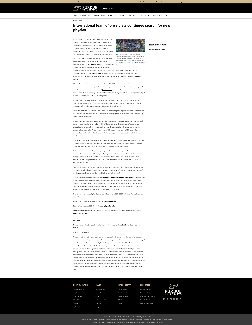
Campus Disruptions (146, 303)
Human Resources (101, 293)
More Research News (157, 49)
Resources (145, 285)
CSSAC (120, 303)
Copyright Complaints (135, 319)
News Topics (85, 16)
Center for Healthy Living (147, 293)
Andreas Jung (107, 90)
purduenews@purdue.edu (155, 322)
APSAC (120, 300)
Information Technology (147, 296)
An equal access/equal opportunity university (113, 319)
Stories (132, 16)
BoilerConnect (77, 296)
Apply (139, 2)
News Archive (108, 8)
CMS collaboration (94, 73)
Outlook (75, 303)
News (145, 2)
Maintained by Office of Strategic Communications (158, 319)
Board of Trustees (123, 293)
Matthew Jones (108, 177)
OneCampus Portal (79, 289)
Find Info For (77, 2)
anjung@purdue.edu (107, 206)
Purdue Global (144, 16)
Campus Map (99, 307)
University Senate (123, 296)
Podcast (123, 16)
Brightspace (76, 293)
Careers (97, 296)
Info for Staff (124, 285)
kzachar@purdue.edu (108, 201)
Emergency (174, 2)
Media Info (111, 16)
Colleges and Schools (102, 300)
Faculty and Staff (100, 289)
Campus (98, 285)
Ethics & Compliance (146, 300)
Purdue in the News (160, 16)
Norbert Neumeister (124, 177)
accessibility (119, 322)
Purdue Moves (122, 289)
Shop (157, 2)
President (151, 2)
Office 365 (76, 300)
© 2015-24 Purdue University (90, 319)
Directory (98, 303)
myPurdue (76, 307)
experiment (92, 64)
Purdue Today (99, 16)
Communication (80, 285)
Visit (162, 2)
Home (75, 16)
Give (167, 2)
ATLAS (99, 61)
